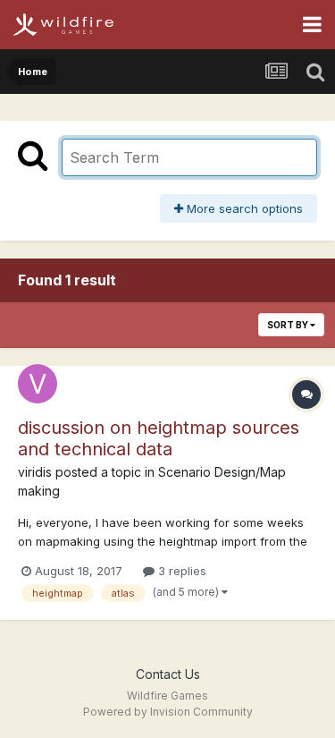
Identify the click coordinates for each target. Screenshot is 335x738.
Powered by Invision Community (168, 711)
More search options (243, 208)
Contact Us (168, 674)
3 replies (180, 571)
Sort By (288, 324)
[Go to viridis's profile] (37, 383)
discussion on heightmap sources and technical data (158, 438)
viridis (35, 471)
